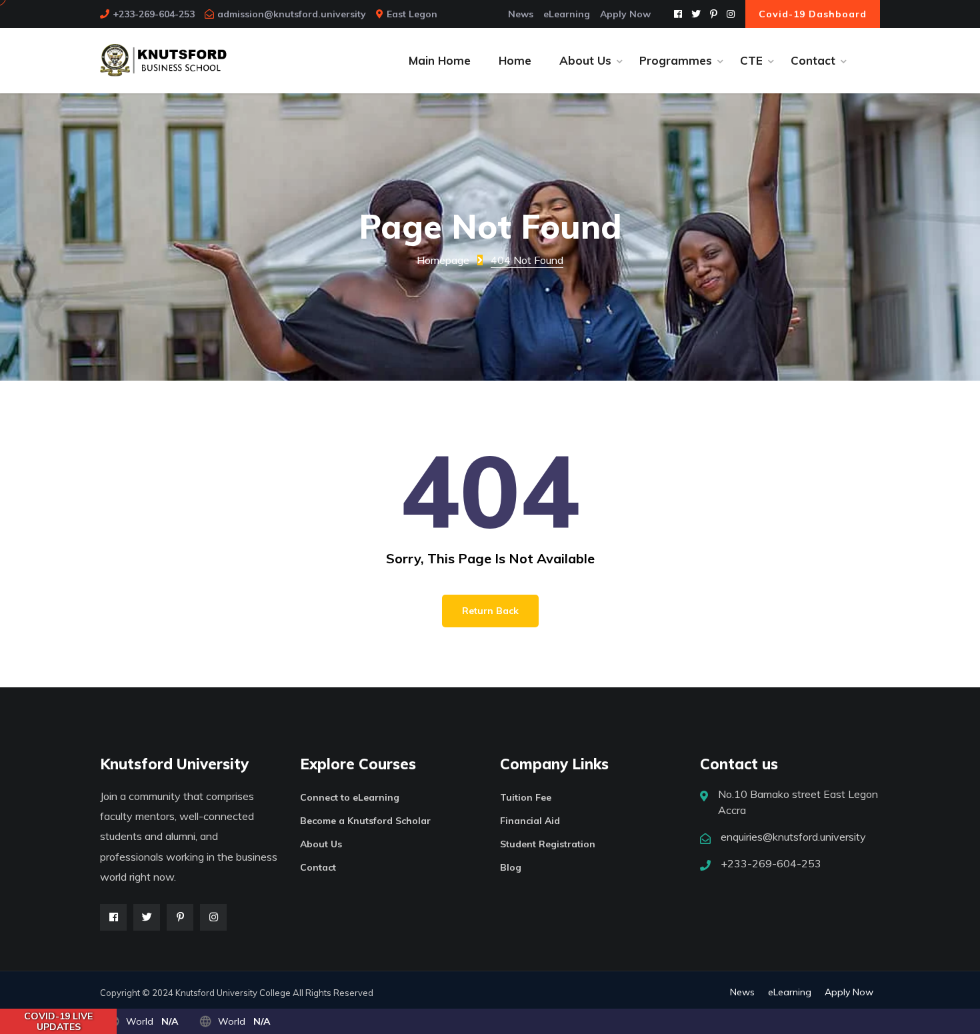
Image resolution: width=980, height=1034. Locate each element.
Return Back (490, 611)
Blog (510, 867)
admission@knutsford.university (291, 14)
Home (515, 60)
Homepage (443, 260)
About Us (321, 844)
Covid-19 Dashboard (813, 14)
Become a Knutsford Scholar (365, 821)
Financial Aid (530, 821)
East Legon (412, 14)
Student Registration (547, 844)
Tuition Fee (525, 797)
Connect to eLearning (349, 797)
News (520, 14)
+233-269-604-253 (154, 14)
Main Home (440, 60)
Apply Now (625, 14)
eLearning (566, 14)
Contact (318, 867)
